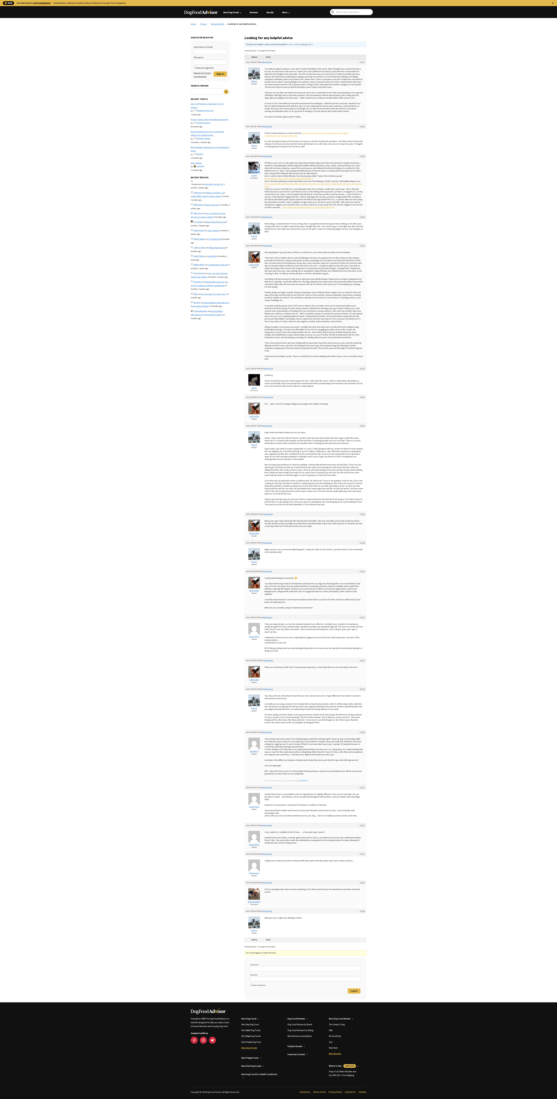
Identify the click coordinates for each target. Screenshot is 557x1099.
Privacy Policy (335, 1092)
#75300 (362, 217)
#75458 (362, 911)
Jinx (330, 1042)
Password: (199, 57)
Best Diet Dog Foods (251, 1066)
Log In (354, 991)
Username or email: (203, 47)
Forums (203, 24)
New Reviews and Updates (299, 1036)
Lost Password (200, 76)
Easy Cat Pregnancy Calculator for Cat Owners (207, 105)
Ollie (331, 1030)
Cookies (362, 1092)
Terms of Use (319, 1092)
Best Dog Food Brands (339, 1018)
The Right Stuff (214, 239)
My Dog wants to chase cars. (213, 294)
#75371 (362, 787)
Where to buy (342, 1066)
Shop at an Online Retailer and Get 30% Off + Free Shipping (342, 1073)
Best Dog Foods (231, 12)
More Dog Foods (249, 1048)
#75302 (362, 245)
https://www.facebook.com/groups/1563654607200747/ (289, 178)
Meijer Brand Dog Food (215, 222)
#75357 (362, 660)
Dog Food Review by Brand (299, 1024)
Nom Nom (333, 1048)
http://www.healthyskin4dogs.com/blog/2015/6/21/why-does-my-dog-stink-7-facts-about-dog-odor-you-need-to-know (314, 185)
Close (553, 3)
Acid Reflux (212, 256)
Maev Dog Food (212, 205)
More (284, 12)
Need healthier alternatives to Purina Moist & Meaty (210, 149)
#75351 (362, 571)
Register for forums (202, 73)
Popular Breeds (294, 1046)
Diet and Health (217, 24)
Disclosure (305, 1092)
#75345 (362, 514)
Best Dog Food (250, 1024)
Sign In (220, 74)
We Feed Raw (335, 1036)
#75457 (362, 882)
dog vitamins (196, 163)
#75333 (362, 426)
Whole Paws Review (217, 247)
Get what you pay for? (214, 184)
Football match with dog (217, 264)
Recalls (270, 12)
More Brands (335, 1053)
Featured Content (296, 1054)
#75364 (362, 689)
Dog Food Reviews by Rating (300, 1030)
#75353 (362, 617)
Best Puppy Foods (250, 1058)
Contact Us (350, 1092)
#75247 (362, 62)
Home (193, 24)
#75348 (362, 543)
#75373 (362, 854)
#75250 (362, 126)
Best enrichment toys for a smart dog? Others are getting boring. (207, 133)
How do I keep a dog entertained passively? (210, 119)
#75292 (362, 156)
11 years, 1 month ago (295, 44)
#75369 (362, 732)
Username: (254, 965)
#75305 (362, 397)
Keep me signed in (205, 68)
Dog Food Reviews (296, 1018)
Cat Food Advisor (41, 3)
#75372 (362, 825)
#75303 (362, 368)
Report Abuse (267, 62)
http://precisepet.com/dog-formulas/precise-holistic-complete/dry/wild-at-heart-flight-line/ (307, 134)
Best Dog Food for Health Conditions (259, 1074)
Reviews (254, 12)
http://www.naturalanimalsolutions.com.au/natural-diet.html (308, 207)
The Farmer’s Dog (337, 1024)
